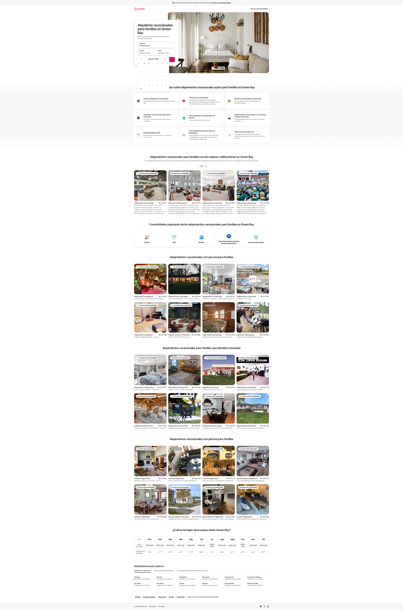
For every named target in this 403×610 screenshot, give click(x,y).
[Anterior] (197, 166)
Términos (161, 606)
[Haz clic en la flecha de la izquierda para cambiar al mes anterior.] (141, 59)
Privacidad (152, 606)
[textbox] (147, 53)
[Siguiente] (206, 166)
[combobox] (156, 45)
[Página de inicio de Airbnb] (139, 8)
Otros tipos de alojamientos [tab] (163, 571)
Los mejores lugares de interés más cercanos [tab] (192, 571)
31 (141, 89)
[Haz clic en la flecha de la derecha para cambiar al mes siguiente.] (165, 59)
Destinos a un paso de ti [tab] (142, 571)
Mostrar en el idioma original (221, 3)
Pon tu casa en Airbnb (259, 9)
